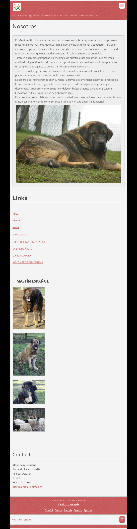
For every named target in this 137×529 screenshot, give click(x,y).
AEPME (16, 220)
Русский (88, 510)
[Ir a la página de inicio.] (57, 8)
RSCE (15, 213)
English (58, 510)
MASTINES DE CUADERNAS (28, 262)
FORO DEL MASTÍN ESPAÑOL (29, 241)
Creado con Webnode (68, 504)
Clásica (27, 519)
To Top (122, 519)
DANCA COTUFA (22, 255)
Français (68, 510)
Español (49, 510)
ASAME (16, 227)
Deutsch (78, 510)
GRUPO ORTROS (20, 234)
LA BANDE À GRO (22, 248)
